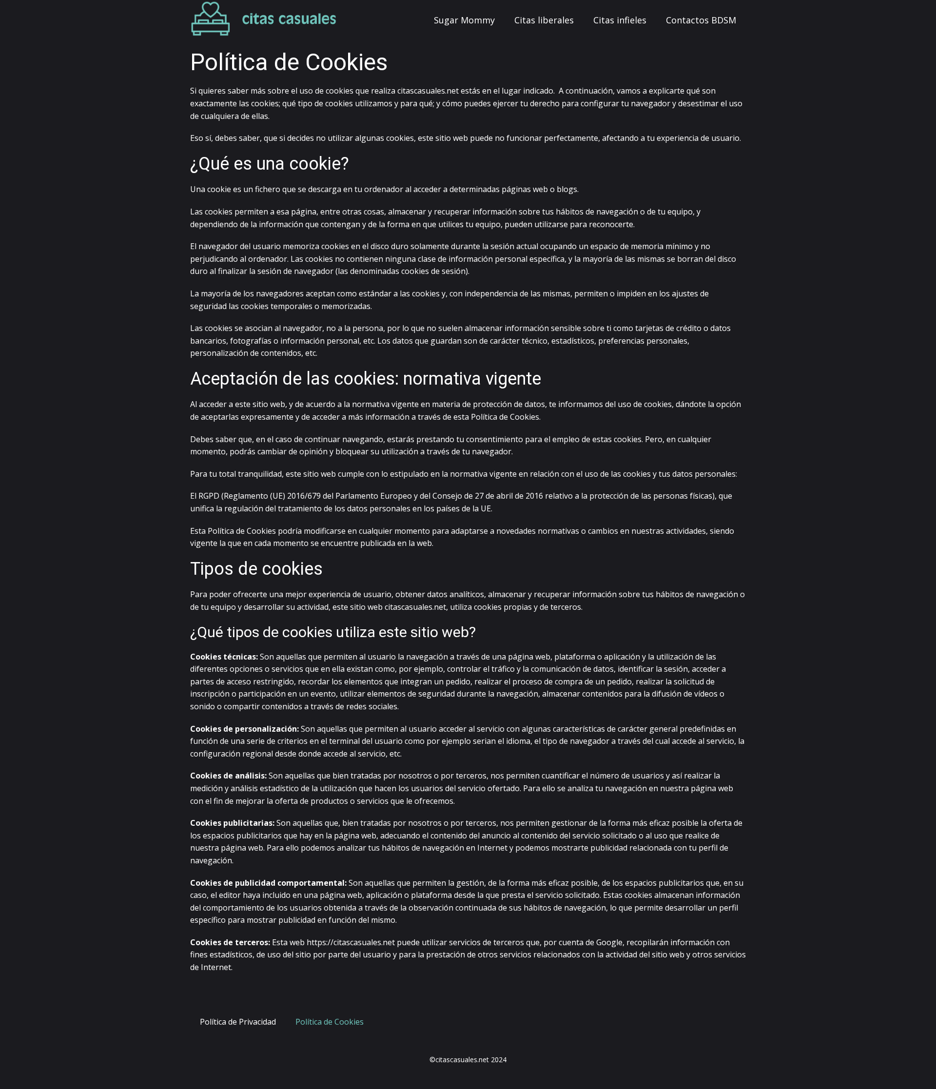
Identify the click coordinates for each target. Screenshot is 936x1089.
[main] (263, 19)
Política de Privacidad (238, 1021)
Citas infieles (619, 20)
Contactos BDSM (701, 20)
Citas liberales (544, 20)
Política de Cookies (329, 1021)
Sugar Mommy (464, 20)
